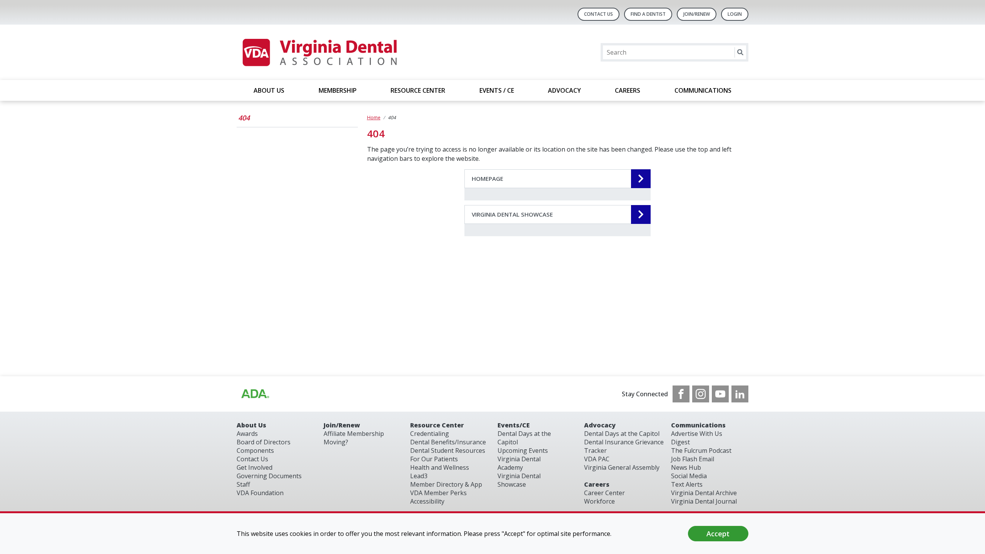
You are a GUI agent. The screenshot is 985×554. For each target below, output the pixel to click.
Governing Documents (269, 476)
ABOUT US (269, 90)
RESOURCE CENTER (418, 90)
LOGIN (735, 14)
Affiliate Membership (354, 433)
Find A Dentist (648, 14)
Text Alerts (687, 484)
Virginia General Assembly (621, 467)
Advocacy (600, 425)
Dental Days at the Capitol (621, 433)
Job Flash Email (692, 459)
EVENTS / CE (496, 90)
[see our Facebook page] (681, 393)
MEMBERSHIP (338, 90)
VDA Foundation (260, 493)
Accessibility (427, 501)
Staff (243, 484)
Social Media (689, 476)
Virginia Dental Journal (704, 501)
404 (244, 117)
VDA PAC (596, 459)
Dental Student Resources (447, 450)
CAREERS (627, 90)
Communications (698, 425)
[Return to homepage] (319, 52)
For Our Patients (434, 459)
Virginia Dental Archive (704, 493)
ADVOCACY (564, 90)
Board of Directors (263, 442)
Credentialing (429, 433)
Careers (596, 484)
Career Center (604, 493)
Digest (680, 442)
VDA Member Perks (438, 493)
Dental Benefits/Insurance (448, 442)
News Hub (686, 467)
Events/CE (514, 425)
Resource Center (437, 425)
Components (255, 450)
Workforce (599, 501)
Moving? (336, 442)
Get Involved (254, 467)
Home (374, 117)
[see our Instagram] (700, 393)
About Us (251, 425)
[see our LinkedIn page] (739, 393)
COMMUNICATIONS (702, 90)
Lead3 (418, 476)
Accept (718, 533)
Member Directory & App (446, 484)
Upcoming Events (523, 450)
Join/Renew (696, 14)
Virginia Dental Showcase (519, 480)
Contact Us (598, 14)
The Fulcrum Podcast (701, 450)
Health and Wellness (439, 467)
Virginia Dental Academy (519, 463)
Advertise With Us (696, 433)
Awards (247, 433)
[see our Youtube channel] (720, 393)
